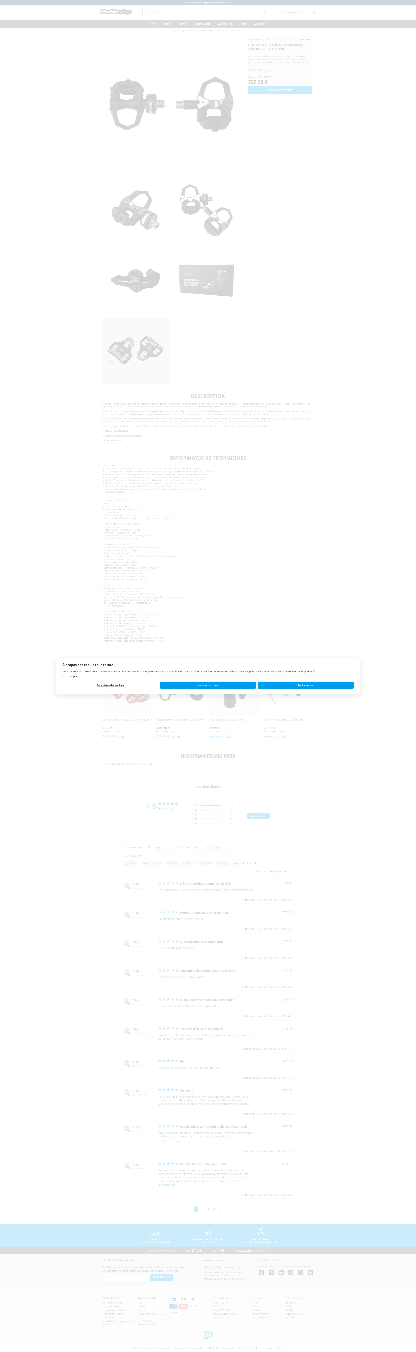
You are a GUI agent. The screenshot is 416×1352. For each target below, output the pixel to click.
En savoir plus (70, 676)
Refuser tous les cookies (208, 685)
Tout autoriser (306, 685)
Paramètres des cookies (110, 685)
